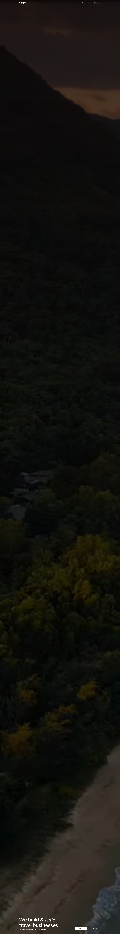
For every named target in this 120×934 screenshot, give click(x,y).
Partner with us (97, 2)
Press (88, 2)
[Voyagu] (22, 2)
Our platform (81, 928)
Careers (95, 928)
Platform (78, 2)
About (83, 2)
